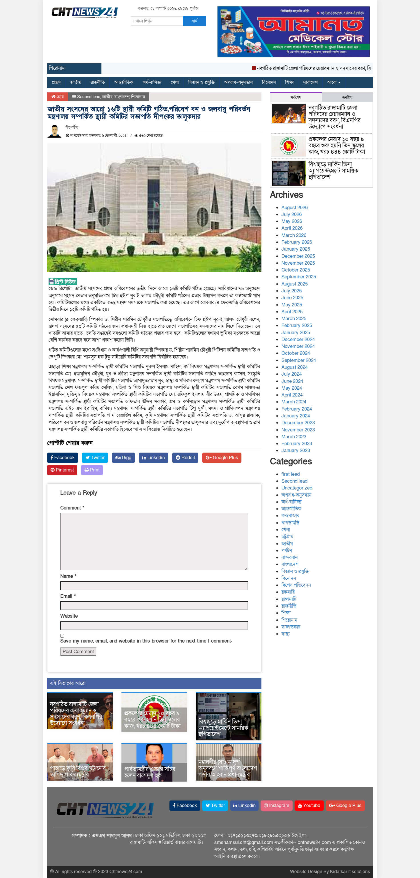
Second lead (88, 97)
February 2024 (296, 409)
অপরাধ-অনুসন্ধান (238, 82)
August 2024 (294, 367)
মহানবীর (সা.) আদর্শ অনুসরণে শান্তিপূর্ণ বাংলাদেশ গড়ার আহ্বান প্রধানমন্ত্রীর (228, 768)
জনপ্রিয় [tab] (347, 97)
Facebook (64, 458)
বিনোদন (269, 82)
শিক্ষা (289, 82)
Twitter (97, 458)
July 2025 (291, 291)
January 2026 (295, 249)
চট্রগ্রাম (287, 536)
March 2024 (293, 402)
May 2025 (291, 305)
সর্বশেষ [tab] (296, 97)
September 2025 (298, 276)
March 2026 (293, 235)
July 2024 (291, 374)
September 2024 (298, 360)
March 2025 (293, 318)
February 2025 (296, 325)
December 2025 (298, 256)
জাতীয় (75, 82)
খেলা (175, 82)
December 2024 (298, 339)
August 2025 (294, 284)
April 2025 (292, 311)
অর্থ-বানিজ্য (152, 82)
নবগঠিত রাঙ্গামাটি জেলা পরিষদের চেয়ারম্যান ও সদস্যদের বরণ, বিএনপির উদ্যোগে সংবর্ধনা (320, 68)
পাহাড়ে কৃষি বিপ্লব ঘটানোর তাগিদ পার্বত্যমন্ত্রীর (78, 771)
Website (69, 616)
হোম (59, 97)
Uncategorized (296, 488)
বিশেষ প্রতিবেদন (296, 585)
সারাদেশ (310, 82)
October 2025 (295, 270)
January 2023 (295, 450)
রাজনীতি (98, 82)
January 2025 (295, 332)
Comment (72, 508)
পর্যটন (286, 550)
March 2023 (293, 436)
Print (94, 470)
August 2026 (294, 207)
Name (68, 576)
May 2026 (291, 221)
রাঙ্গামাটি (288, 599)
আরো (332, 82)
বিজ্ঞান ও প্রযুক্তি (201, 82)
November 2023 (298, 430)
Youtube (311, 805)
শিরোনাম (138, 97)
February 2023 (296, 443)
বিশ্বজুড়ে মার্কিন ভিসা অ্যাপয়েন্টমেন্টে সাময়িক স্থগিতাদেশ (223, 728)
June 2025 (292, 297)
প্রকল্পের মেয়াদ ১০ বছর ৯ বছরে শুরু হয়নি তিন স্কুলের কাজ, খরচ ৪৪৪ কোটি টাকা (152, 720)
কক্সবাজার (290, 515)
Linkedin (155, 458)
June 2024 (292, 381)
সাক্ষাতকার (290, 627)
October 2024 (295, 353)
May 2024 (291, 388)
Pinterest (64, 470)
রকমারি (288, 592)
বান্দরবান (289, 557)
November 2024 (298, 346)
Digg (126, 458)
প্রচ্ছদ (56, 82)
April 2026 (292, 228)
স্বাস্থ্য (285, 634)
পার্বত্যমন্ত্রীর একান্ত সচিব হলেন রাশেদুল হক (149, 772)
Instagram (278, 805)
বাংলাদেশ (121, 97)
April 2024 (292, 395)
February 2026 (296, 242)
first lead (290, 474)
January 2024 (295, 416)
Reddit (187, 458)
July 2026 (291, 214)
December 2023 (298, 422)
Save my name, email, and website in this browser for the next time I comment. (146, 641)
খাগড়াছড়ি (290, 523)
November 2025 (298, 263)
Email (68, 596)
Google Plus (225, 458)
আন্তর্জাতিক (123, 82)
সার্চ (194, 21)
